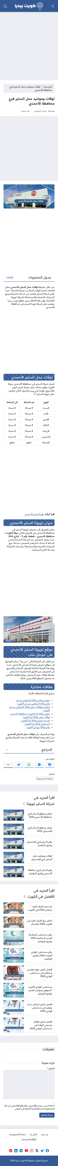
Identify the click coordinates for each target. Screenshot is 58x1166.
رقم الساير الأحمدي (34, 514)
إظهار (10, 277)
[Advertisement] (29, 44)
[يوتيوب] (26, 1150)
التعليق (50, 1068)
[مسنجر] (39, 765)
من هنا (23, 661)
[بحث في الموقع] (5, 6)
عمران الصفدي (40, 111)
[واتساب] (29, 765)
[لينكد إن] (16, 1150)
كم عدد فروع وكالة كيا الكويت (35, 720)
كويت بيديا (13, 300)
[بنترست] (10, 1150)
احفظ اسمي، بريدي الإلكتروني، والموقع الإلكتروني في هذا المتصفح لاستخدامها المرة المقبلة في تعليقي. (29, 1107)
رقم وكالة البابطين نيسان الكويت (33, 703)
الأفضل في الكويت (40, 896)
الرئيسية (48, 86)
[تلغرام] (21, 1150)
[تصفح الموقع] (52, 6)
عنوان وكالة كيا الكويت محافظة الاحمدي (30, 713)
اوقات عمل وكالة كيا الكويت (36, 717)
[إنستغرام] (31, 1150)
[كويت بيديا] (29, 6)
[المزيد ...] (8, 765)
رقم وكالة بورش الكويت (38, 727)
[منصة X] (37, 1150)
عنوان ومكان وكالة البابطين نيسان (33, 700)
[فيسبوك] (49, 765)
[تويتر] (18, 765)
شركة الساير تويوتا (45, 778)
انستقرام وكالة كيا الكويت (37, 723)
